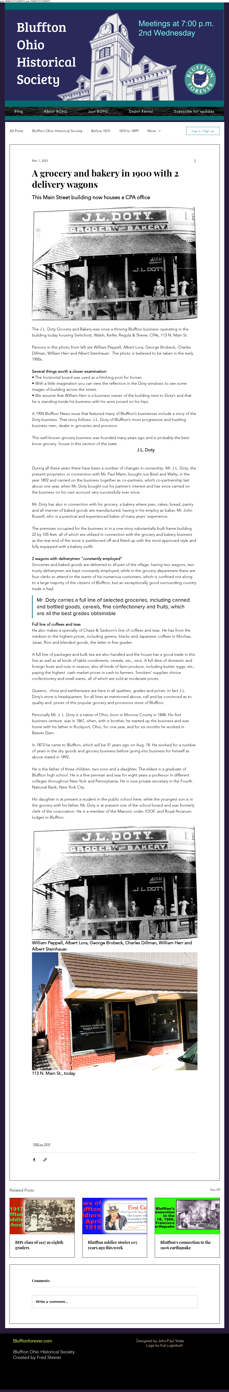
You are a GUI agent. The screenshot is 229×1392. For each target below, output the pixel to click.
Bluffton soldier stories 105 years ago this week (112, 1245)
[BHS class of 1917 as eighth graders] (42, 1216)
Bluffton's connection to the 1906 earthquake (185, 1245)
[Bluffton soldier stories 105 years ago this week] (115, 1216)
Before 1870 (100, 131)
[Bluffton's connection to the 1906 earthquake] (187, 1216)
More (151, 131)
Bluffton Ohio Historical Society (57, 131)
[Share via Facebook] (34, 1160)
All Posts (16, 131)
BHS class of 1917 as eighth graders (39, 1245)
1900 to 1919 (41, 1144)
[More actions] (194, 160)
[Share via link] (45, 1160)
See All (215, 1190)
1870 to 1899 (128, 131)
